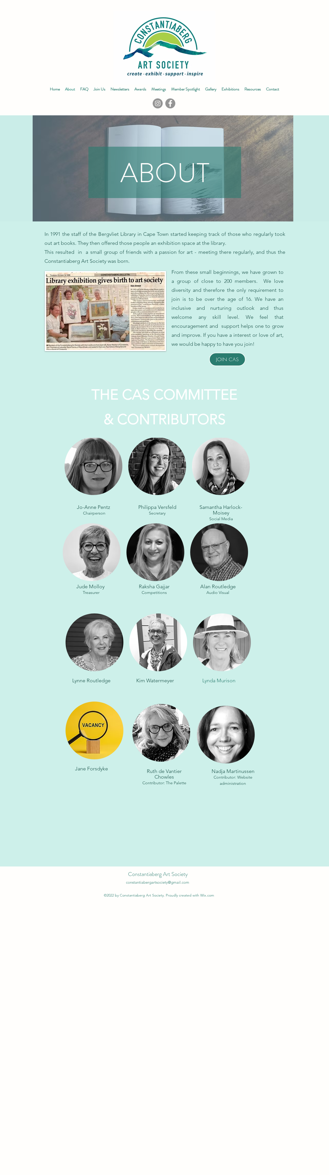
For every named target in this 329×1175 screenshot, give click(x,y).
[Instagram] (158, 103)
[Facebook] (170, 103)
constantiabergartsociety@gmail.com (157, 882)
